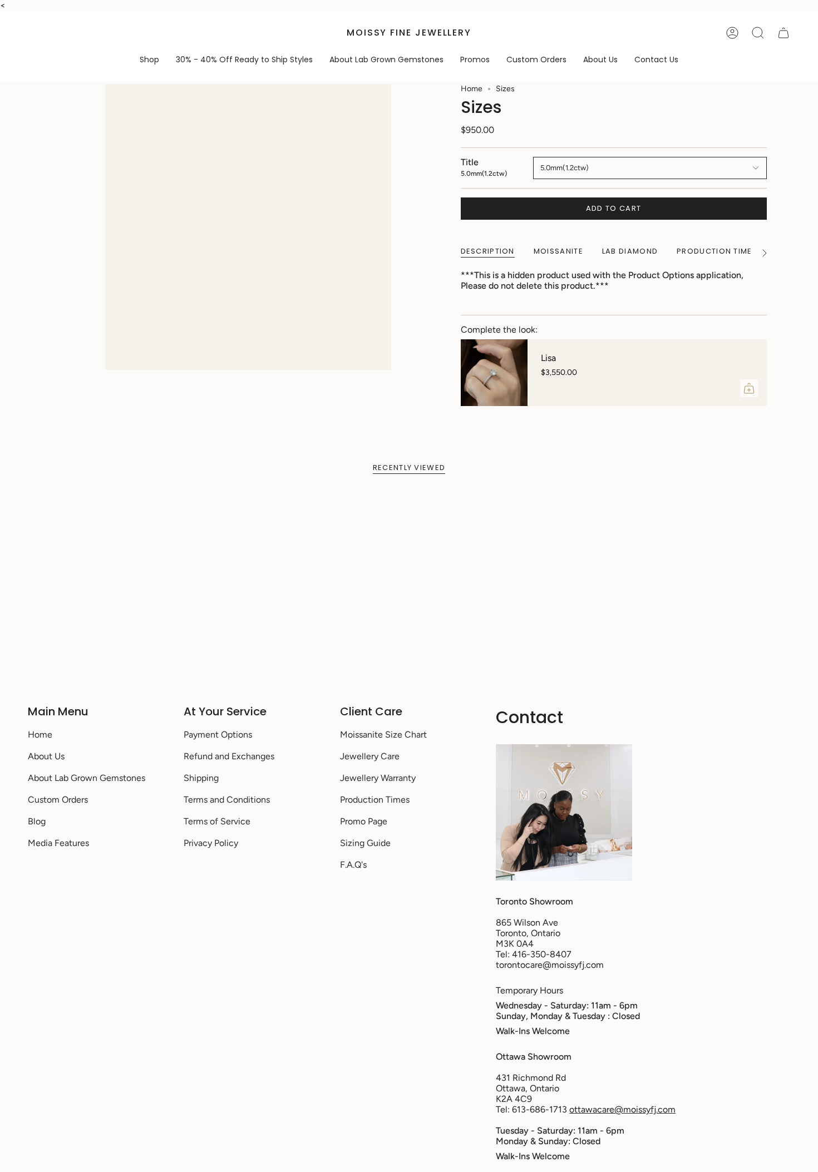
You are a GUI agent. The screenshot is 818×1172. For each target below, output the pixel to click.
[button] (149, 60)
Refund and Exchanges (229, 756)
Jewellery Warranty (378, 778)
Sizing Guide (365, 843)
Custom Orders (58, 799)
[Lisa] (494, 372)
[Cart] (783, 32)
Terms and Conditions (227, 799)
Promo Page (363, 821)
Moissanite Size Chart (383, 734)
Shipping (201, 778)
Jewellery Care (370, 756)
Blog (37, 821)
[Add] (749, 388)
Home (471, 88)
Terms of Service (217, 821)
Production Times (375, 799)
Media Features (58, 843)
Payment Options (218, 734)
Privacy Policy (211, 843)
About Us (46, 756)
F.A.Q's (353, 864)
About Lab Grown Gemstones (86, 778)
